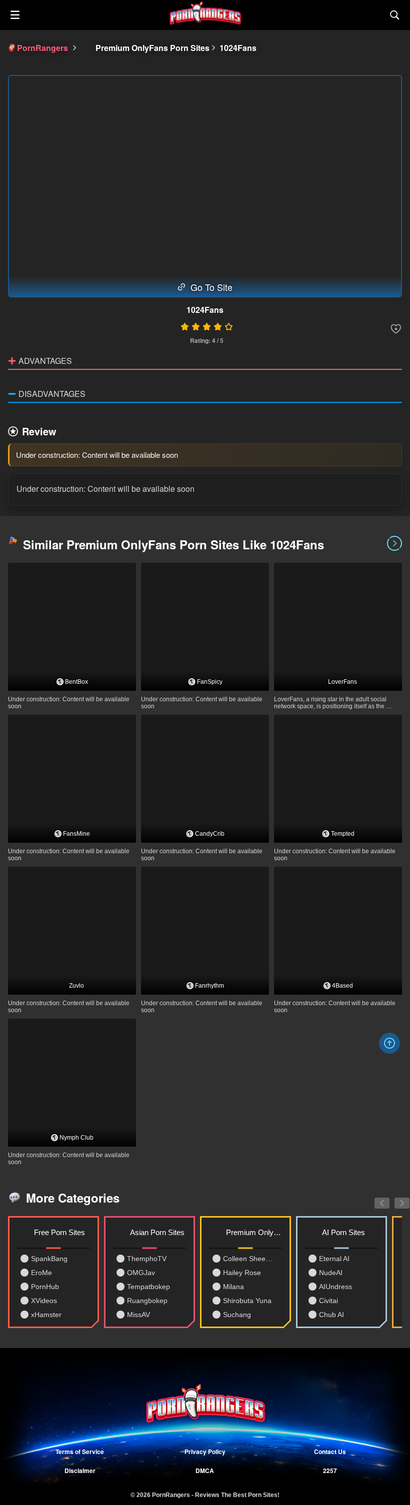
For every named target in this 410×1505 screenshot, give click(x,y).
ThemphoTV (146, 1259)
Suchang (237, 1315)
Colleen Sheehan (249, 1259)
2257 (330, 1470)
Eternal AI (334, 1259)
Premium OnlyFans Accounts (254, 1232)
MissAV (138, 1315)
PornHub (45, 1287)
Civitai (328, 1301)
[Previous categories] (374, 1197)
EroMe (41, 1273)
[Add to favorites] (396, 329)
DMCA (205, 1470)
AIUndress (335, 1287)
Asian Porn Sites (157, 1232)
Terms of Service (80, 1451)
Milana (233, 1287)
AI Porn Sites (343, 1232)
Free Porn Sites (59, 1232)
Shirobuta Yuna (247, 1301)
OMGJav (141, 1273)
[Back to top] (389, 1043)
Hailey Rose (242, 1273)
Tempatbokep (148, 1287)
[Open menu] (15, 15)
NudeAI (330, 1273)
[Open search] (395, 15)
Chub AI (331, 1315)
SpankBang (49, 1259)
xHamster (46, 1315)
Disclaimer (80, 1470)
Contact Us (330, 1451)
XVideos (44, 1301)
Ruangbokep (147, 1301)
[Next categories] (394, 1197)
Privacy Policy (205, 1451)
